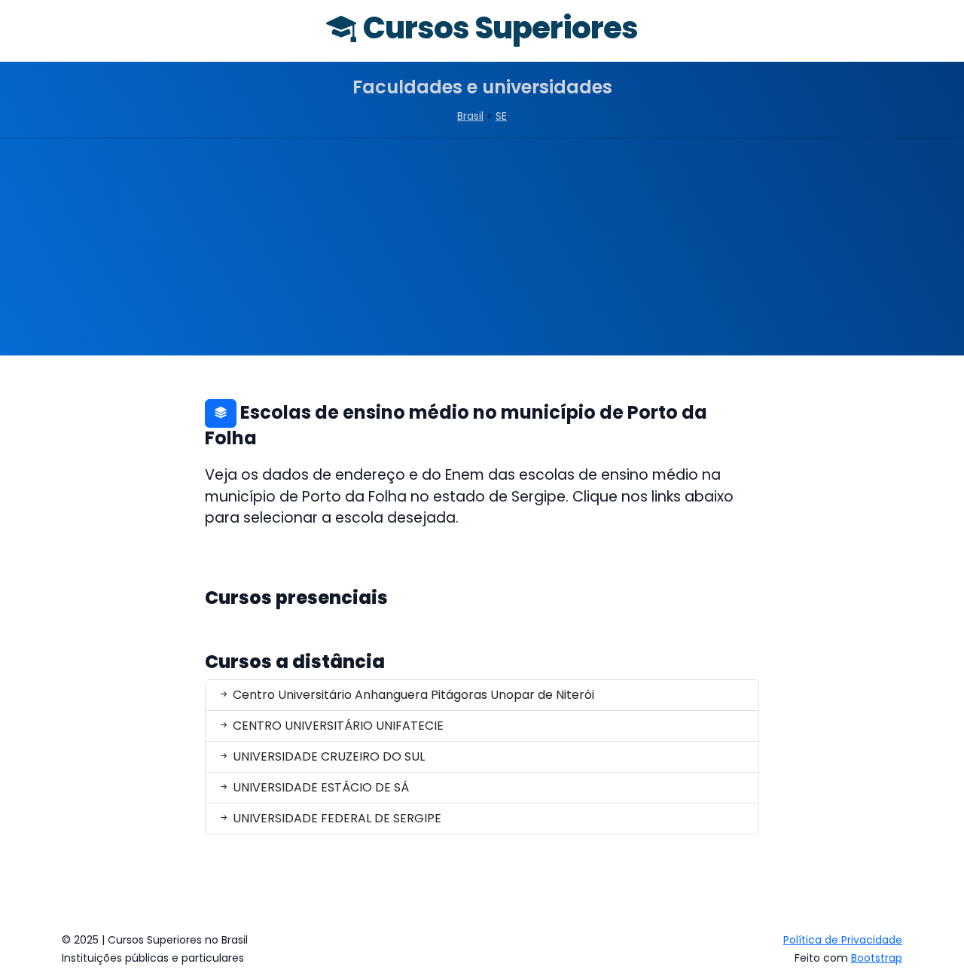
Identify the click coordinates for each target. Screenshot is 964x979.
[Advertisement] (482, 250)
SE (501, 116)
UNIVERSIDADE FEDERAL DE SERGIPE (335, 818)
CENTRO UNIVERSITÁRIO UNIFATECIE (337, 725)
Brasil (470, 116)
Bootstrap (876, 957)
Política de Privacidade (842, 939)
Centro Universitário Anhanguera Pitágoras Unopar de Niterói (412, 694)
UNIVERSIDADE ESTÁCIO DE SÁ (319, 787)
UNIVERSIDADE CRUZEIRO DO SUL (327, 756)
